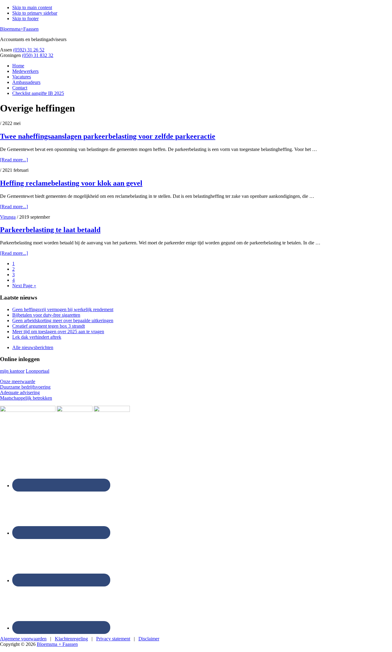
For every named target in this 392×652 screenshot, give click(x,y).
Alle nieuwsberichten (32, 347)
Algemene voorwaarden (23, 638)
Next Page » (24, 285)
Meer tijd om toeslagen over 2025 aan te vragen (58, 331)
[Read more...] (14, 159)
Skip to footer (25, 18)
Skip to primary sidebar (34, 13)
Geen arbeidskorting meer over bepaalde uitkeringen (62, 320)
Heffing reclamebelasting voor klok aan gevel (71, 183)
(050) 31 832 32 (37, 55)
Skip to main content (32, 7)
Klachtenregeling (71, 638)
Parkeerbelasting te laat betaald (50, 230)
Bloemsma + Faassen (57, 644)
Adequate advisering (20, 392)
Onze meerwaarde (17, 381)
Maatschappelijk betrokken (26, 398)
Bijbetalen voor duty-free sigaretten (46, 315)
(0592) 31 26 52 (28, 49)
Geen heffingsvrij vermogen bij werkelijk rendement (62, 309)
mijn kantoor (12, 371)
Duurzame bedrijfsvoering (25, 387)
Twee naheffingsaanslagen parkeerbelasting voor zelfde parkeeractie (107, 136)
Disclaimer (148, 638)
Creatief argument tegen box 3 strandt (48, 326)
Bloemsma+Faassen (19, 29)
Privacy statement (113, 638)
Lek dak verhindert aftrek (36, 337)
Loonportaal (37, 371)
